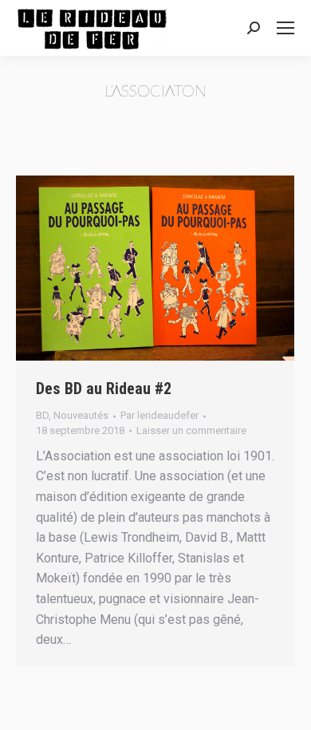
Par (159, 415)
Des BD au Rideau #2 (103, 388)
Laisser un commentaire (191, 430)
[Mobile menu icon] (285, 27)
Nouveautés (80, 415)
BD (42, 415)
